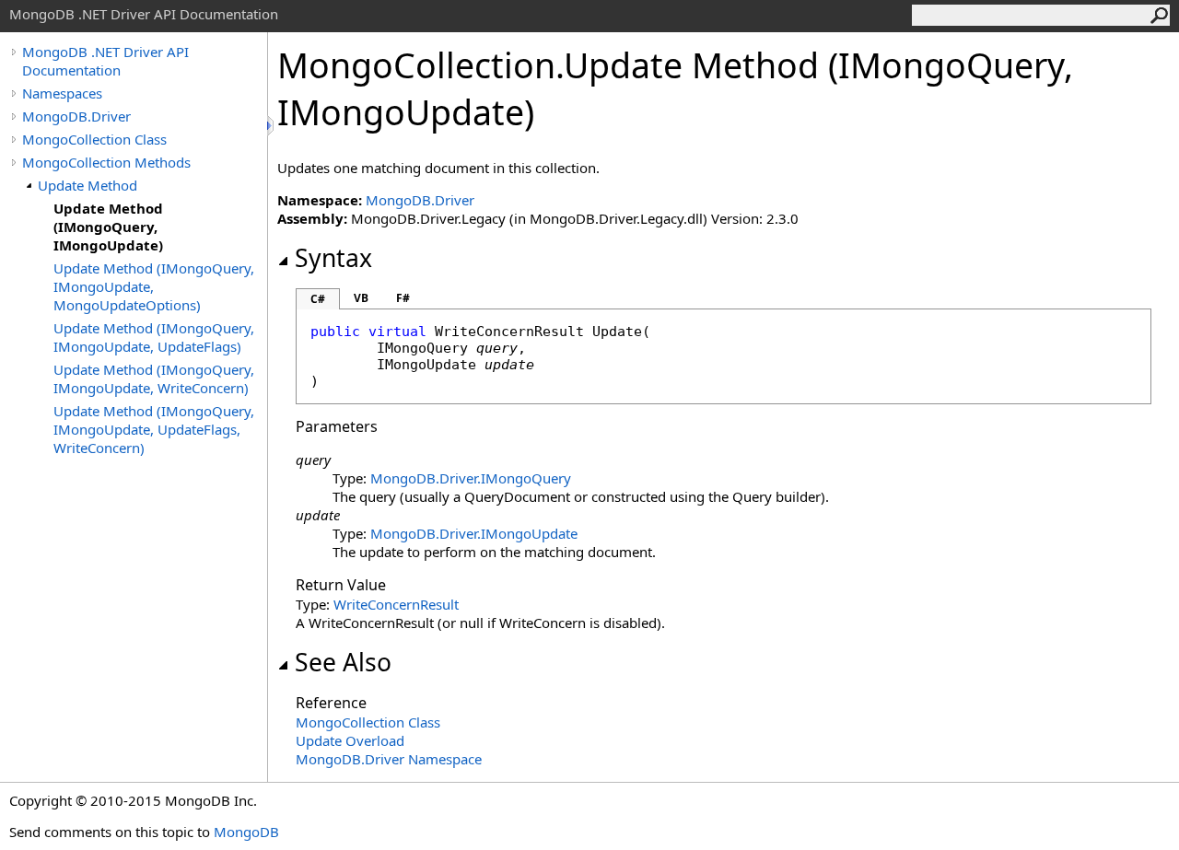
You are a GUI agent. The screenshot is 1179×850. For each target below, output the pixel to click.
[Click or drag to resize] (271, 125)
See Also (343, 662)
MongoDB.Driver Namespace (389, 759)
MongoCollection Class (94, 139)
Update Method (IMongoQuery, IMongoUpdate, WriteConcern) (153, 378)
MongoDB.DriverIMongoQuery (470, 478)
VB (361, 298)
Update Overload (350, 740)
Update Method (87, 185)
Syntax (333, 257)
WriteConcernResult (396, 604)
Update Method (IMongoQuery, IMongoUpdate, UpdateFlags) (153, 337)
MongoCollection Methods (106, 162)
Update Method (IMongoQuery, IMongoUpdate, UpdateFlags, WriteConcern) (153, 429)
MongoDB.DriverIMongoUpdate (474, 533)
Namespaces (62, 93)
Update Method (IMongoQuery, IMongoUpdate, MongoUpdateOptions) (153, 286)
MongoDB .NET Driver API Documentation (105, 60)
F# (403, 298)
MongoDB (246, 831)
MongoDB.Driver (76, 116)
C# (317, 299)
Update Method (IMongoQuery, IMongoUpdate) (108, 226)
